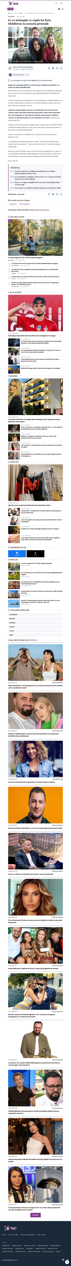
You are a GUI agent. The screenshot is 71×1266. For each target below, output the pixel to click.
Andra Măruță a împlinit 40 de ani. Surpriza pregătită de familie (33, 968)
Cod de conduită (41, 1234)
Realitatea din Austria (7, 1251)
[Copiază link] (49, 68)
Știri (16, 13)
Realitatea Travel (19, 1248)
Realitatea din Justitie (29, 1245)
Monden (21, 13)
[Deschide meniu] (62, 3)
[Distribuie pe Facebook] (53, 68)
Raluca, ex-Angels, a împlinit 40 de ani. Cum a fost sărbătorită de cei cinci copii (37, 183)
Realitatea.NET (6, 1245)
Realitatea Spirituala (43, 1245)
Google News (44, 210)
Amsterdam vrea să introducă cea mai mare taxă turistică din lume (35, 277)
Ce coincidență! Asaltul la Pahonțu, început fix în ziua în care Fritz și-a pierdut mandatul (41, 351)
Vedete (13, 273)
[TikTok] (62, 9)
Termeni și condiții (13, 1234)
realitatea (12, 204)
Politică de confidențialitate (27, 1234)
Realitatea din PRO (52, 1248)
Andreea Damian (26, 67)
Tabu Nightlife (29, 1248)
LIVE (11, 9)
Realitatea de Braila (40, 1248)
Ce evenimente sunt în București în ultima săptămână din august (34, 263)
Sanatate (11, 260)
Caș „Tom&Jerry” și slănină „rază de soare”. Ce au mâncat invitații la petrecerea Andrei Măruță (38, 178)
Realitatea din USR (20, 1251)
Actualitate (15, 265)
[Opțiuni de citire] (67, 1262)
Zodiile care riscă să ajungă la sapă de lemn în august (40, 529)
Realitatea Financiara (7, 1248)
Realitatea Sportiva (17, 1245)
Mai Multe (36, 1215)
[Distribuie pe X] (61, 68)
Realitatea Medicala (55, 1245)
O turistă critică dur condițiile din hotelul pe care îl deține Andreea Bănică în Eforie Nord (34, 172)
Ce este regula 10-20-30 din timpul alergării (25, 258)
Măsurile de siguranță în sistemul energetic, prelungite (40, 368)
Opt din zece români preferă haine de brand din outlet (29, 505)
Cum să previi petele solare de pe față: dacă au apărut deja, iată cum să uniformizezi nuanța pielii (40, 539)
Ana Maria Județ (58, 779)
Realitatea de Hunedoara (33, 1251)
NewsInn (58, 1251)
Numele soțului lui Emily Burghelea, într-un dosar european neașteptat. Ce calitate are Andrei (31, 1015)
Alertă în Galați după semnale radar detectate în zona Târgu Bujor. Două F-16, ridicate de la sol (40, 601)
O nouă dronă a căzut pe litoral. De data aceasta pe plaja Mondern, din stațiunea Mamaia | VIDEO (41, 342)
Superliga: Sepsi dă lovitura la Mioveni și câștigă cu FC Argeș (31, 336)
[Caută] (56, 3)
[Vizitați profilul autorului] (10, 68)
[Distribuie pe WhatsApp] (57, 68)
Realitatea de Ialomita (48, 1251)
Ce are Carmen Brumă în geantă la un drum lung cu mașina (31, 782)
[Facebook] (59, 9)
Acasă (11, 13)
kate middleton (25, 204)
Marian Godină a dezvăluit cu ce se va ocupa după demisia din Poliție (35, 828)
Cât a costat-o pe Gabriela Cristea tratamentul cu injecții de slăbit (37, 188)
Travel (13, 278)
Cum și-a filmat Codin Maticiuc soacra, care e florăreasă (30, 874)
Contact (4, 1234)
